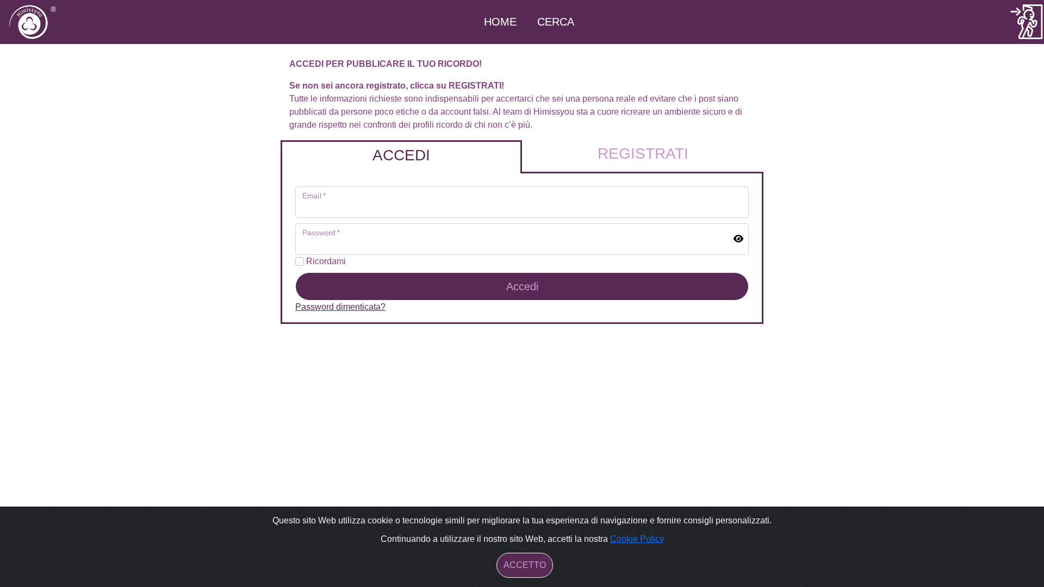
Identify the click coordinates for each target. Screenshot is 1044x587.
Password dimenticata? (340, 306)
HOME (500, 22)
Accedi (522, 286)
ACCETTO (525, 565)
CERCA (555, 22)
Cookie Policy (637, 539)
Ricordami (325, 261)
